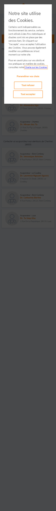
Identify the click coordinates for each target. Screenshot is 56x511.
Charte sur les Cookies (36, 67)
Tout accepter (28, 94)
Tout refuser (28, 85)
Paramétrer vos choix (28, 76)
